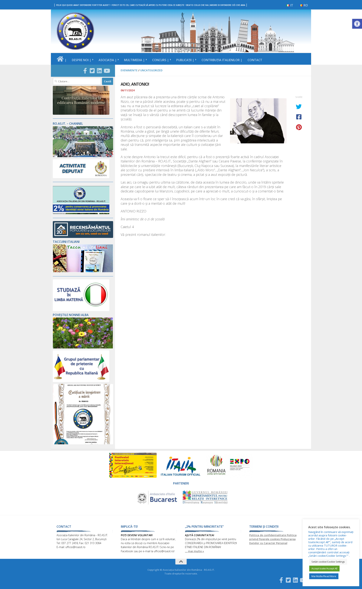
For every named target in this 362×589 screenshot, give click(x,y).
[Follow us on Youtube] (106, 71)
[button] (357, 24)
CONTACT (255, 60)
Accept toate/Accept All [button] (324, 568)
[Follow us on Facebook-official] (85, 71)
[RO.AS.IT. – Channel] (83, 156)
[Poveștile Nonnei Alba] (83, 347)
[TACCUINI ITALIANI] (83, 271)
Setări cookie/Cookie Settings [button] (328, 561)
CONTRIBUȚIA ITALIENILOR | (222, 60)
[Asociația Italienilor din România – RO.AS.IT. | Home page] (75, 31)
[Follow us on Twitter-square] (92, 71)
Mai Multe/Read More (323, 576)
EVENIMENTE (129, 70)
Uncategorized (151, 70)
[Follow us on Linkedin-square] (99, 71)
